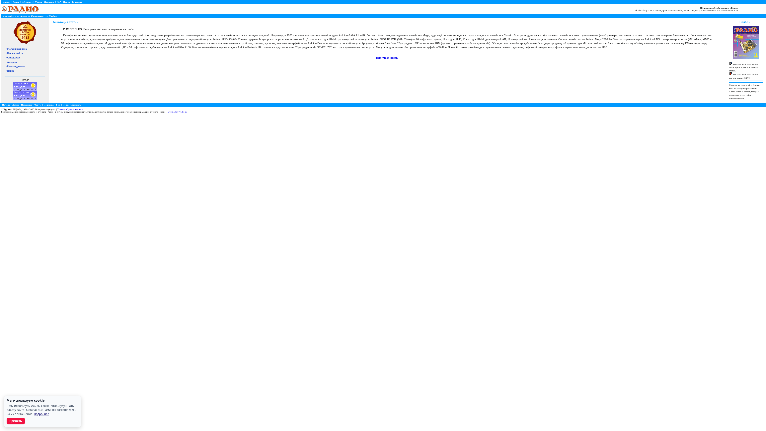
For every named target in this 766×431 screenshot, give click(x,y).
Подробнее (41, 414)
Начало (7, 2)
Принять (15, 421)
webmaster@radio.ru (177, 112)
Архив (16, 2)
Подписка (49, 2)
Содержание (37, 16)
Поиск (66, 2)
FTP (59, 2)
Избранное (27, 2)
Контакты (77, 2)
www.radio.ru (9, 16)
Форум (38, 2)
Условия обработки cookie (70, 109)
